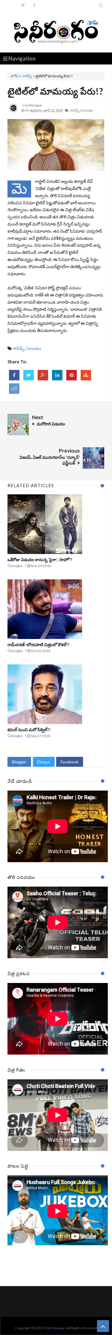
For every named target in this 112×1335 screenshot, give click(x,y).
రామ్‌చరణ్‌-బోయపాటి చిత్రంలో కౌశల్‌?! (38, 644)
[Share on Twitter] (28, 375)
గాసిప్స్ (27, 76)
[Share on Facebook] (14, 375)
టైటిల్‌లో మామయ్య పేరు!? (55, 91)
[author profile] (13, 113)
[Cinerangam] (56, 31)
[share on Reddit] (14, 388)
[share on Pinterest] (71, 375)
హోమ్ (14, 76)
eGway (58, 1328)
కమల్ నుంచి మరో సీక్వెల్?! (28, 729)
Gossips (33, 348)
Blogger (19, 761)
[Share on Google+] (43, 375)
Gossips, (86, 110)
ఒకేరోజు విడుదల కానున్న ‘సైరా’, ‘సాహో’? (39, 559)
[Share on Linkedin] (57, 375)
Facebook (70, 761)
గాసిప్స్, (75, 110)
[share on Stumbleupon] (86, 375)
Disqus (43, 761)
